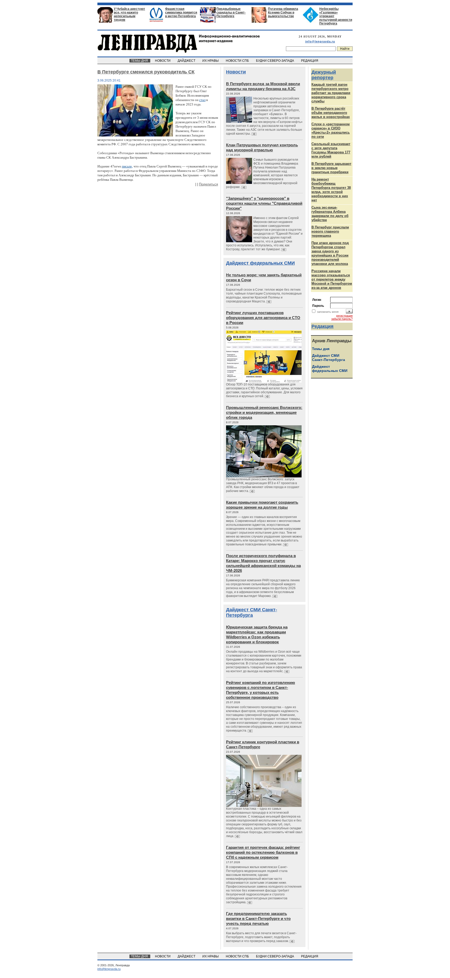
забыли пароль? (342, 318)
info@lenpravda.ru (320, 41)
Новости (236, 71)
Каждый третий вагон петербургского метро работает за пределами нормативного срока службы (330, 93)
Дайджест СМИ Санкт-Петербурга (251, 612)
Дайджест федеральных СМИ (260, 263)
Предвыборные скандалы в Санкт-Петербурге (231, 12)
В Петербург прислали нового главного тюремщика (330, 231)
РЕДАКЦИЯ (310, 61)
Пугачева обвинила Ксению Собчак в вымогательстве (283, 12)
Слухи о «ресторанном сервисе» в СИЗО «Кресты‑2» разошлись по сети (330, 130)
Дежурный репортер (323, 75)
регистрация (344, 315)
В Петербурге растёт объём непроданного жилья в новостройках (330, 113)
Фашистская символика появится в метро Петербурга (181, 12)
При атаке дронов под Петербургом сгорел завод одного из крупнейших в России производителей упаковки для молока (330, 253)
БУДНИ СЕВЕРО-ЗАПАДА (275, 61)
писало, (127, 166)
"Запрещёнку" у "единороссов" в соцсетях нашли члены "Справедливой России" (264, 203)
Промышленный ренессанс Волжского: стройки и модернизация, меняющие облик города (264, 412)
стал (202, 100)
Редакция (322, 326)
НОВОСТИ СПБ (237, 61)
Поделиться (208, 184)
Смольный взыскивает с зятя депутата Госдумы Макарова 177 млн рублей (330, 150)
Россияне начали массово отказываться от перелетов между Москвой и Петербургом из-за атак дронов (331, 279)
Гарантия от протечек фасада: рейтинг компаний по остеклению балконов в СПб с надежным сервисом (263, 852)
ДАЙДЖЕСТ (187, 61)
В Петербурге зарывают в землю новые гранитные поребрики (331, 168)
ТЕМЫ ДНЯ (139, 61)
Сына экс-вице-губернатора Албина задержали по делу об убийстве (329, 213)
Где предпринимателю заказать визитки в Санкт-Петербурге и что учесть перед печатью (258, 918)
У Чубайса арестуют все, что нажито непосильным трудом (129, 14)
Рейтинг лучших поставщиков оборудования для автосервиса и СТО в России (263, 317)
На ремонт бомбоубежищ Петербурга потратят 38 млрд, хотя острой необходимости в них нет (331, 189)
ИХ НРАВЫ (211, 61)
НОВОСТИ (163, 61)
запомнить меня (328, 311)
